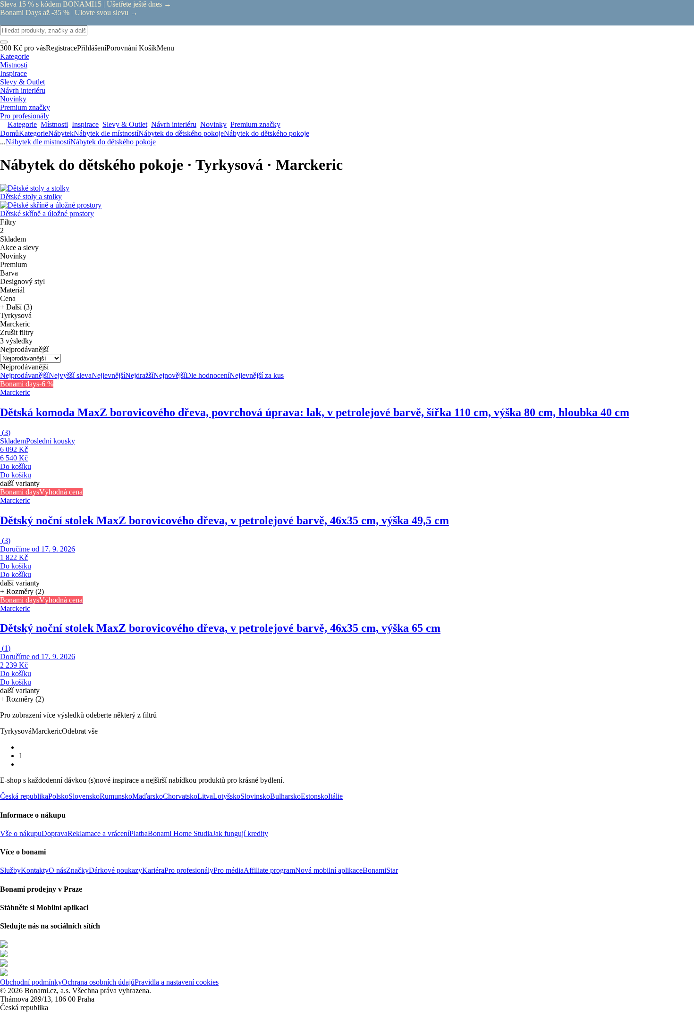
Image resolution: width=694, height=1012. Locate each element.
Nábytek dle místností (106, 133)
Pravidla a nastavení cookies (177, 982)
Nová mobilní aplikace (329, 870)
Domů (9, 133)
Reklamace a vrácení (98, 833)
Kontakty (35, 870)
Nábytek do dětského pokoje (266, 133)
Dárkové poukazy (115, 870)
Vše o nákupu (21, 833)
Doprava (55, 833)
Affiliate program (269, 870)
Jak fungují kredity (240, 833)
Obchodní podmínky (31, 982)
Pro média (228, 870)
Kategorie (33, 133)
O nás (57, 870)
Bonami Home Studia (180, 833)
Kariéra (153, 870)
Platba (138, 833)
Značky (77, 870)
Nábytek (61, 133)
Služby (10, 870)
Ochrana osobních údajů (98, 982)
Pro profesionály (188, 870)
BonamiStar (380, 870)
